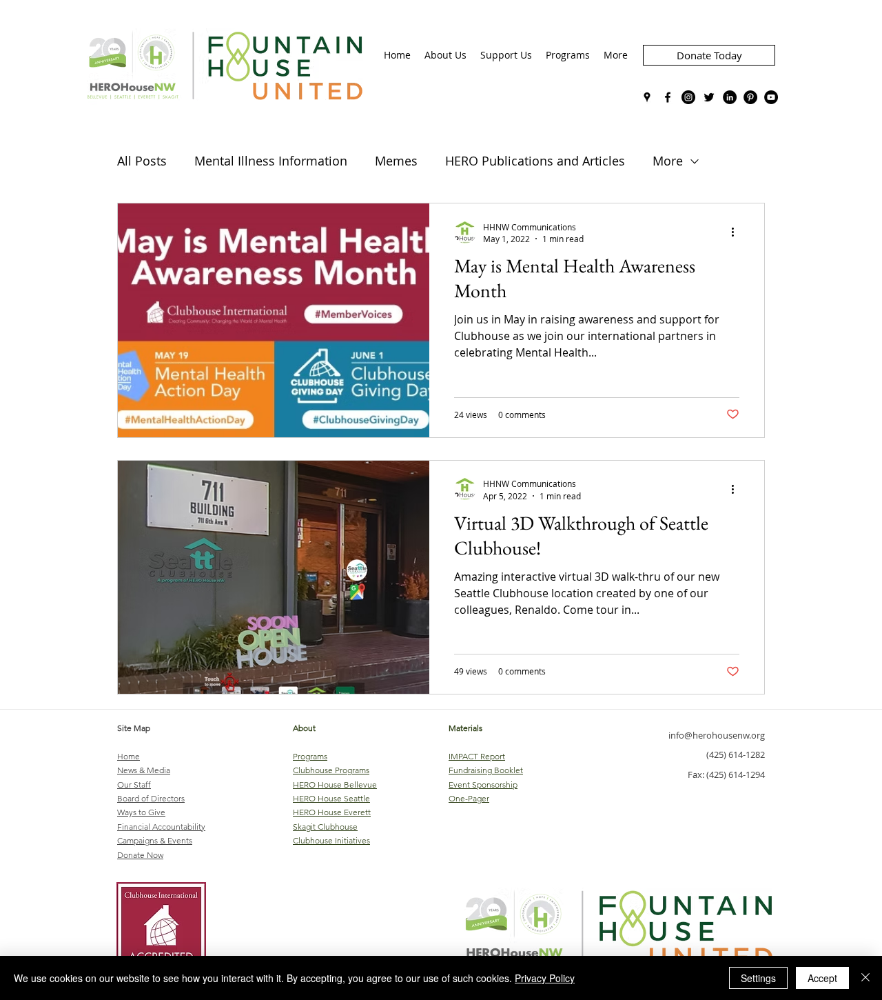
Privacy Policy (545, 978)
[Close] (865, 978)
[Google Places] (647, 97)
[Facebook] (668, 97)
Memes (396, 160)
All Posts (142, 160)
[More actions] (737, 232)
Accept (822, 978)
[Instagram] (688, 97)
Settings (758, 978)
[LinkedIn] (730, 97)
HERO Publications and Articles (535, 160)
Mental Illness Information (270, 160)
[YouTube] (771, 97)
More (668, 160)
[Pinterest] (750, 97)
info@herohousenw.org (716, 735)
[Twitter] (709, 97)
